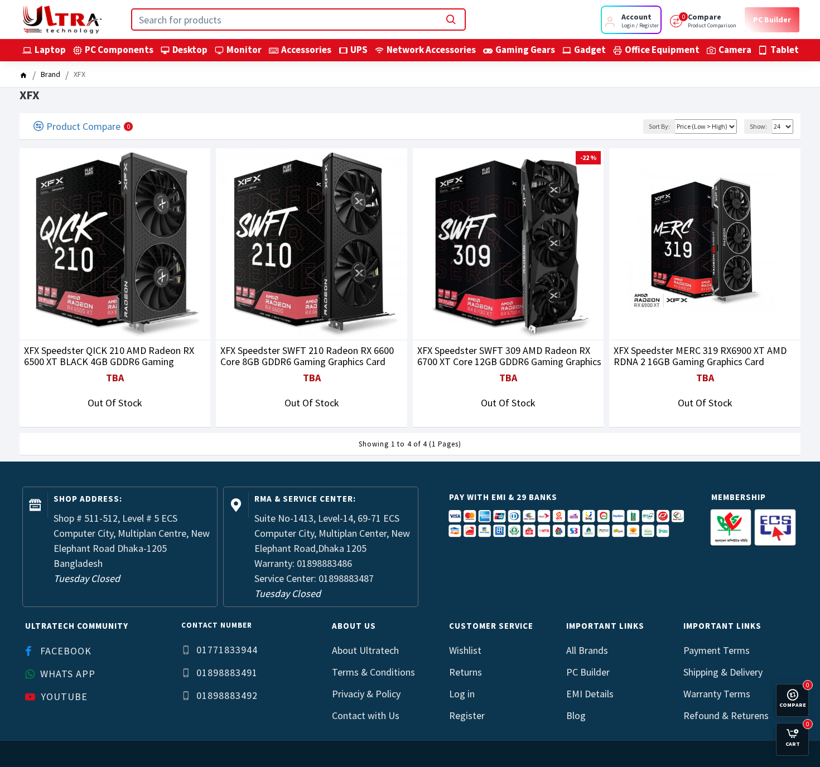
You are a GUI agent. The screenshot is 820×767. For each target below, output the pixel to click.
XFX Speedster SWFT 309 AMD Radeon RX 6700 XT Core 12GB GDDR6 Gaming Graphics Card (509, 356)
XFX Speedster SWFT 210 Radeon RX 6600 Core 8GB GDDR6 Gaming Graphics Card (307, 356)
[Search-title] (451, 19)
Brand (50, 74)
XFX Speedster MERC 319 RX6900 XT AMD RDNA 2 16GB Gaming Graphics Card (700, 356)
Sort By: (659, 126)
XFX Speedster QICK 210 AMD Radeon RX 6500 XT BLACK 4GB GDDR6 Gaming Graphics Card (109, 356)
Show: (758, 126)
